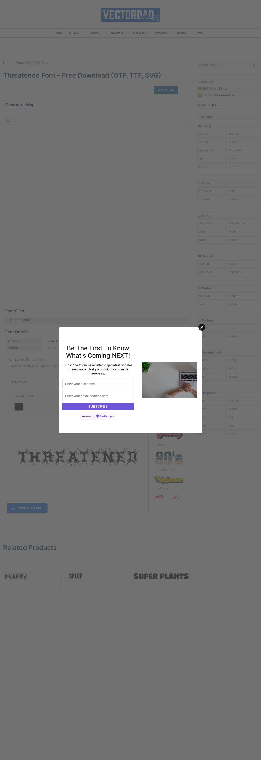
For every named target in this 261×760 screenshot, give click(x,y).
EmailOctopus (107, 416)
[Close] (201, 327)
